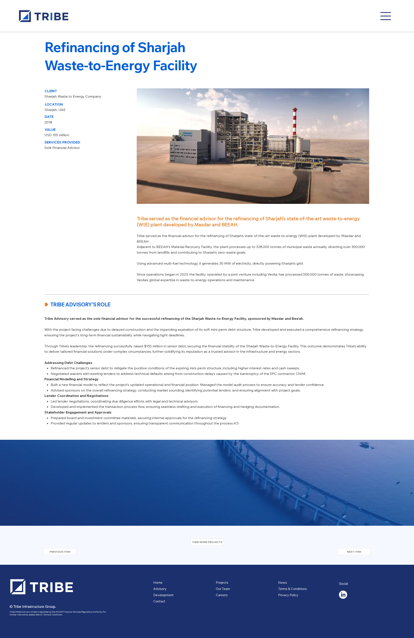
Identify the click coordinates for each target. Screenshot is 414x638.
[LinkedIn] (343, 595)
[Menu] (386, 16)
